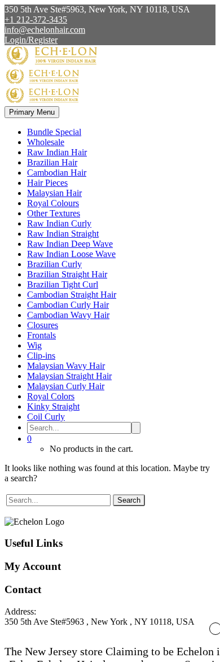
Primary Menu (32, 112)
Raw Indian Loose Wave (71, 254)
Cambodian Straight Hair (71, 294)
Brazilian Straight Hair (67, 274)
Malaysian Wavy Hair (66, 366)
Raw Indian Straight (63, 233)
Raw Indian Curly (59, 223)
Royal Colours (53, 203)
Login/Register (31, 40)
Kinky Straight (53, 406)
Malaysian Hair (54, 193)
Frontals (41, 335)
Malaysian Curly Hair (65, 386)
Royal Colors (50, 396)
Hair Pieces (47, 183)
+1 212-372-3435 (36, 19)
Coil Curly (46, 416)
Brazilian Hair (52, 162)
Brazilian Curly (54, 264)
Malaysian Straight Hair (69, 376)
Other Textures (53, 213)
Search (128, 500)
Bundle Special (54, 132)
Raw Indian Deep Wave (70, 244)
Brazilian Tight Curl (62, 284)
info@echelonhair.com (45, 29)
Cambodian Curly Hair (68, 305)
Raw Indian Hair (57, 152)
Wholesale (45, 142)
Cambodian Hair (56, 172)
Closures (42, 325)
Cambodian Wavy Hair (68, 315)
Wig (34, 345)
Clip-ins (41, 355)
